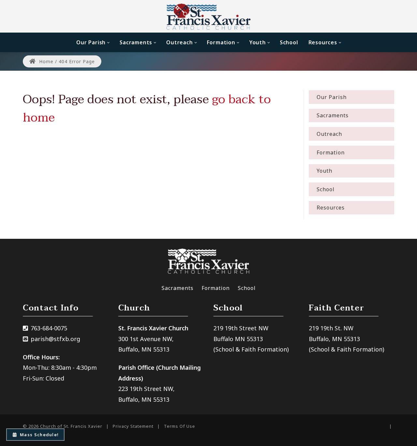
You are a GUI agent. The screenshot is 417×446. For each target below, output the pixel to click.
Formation (216, 288)
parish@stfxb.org (55, 339)
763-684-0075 (49, 328)
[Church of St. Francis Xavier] (208, 16)
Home (45, 61)
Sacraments (178, 288)
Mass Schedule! (39, 435)
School (247, 288)
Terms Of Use (179, 426)
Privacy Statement (133, 426)
